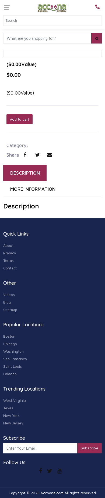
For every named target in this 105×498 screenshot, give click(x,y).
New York (11, 415)
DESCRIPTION (25, 173)
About (8, 245)
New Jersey (13, 423)
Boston (9, 336)
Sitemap (10, 309)
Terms (8, 260)
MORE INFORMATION (32, 189)
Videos (9, 294)
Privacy (9, 253)
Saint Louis (12, 366)
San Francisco (15, 358)
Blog (7, 302)
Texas (8, 408)
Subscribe (89, 448)
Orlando (10, 373)
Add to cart (19, 119)
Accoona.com (52, 492)
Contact (10, 268)
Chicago (10, 343)
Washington (13, 351)
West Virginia (14, 400)
